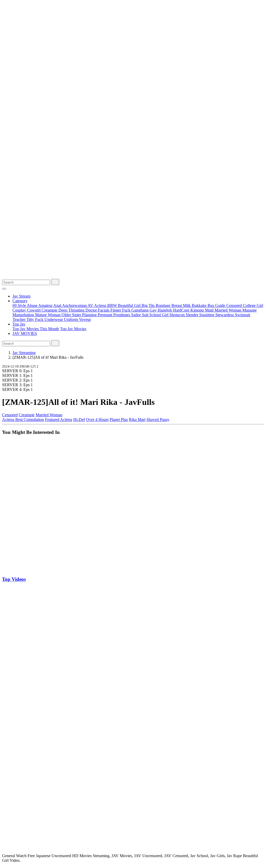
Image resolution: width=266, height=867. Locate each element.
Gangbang (140, 310)
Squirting (207, 315)
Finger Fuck (120, 310)
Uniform (71, 319)
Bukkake (200, 305)
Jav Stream (21, 296)
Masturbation (23, 315)
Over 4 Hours (97, 419)
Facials (104, 310)
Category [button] (20, 301)
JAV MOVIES (24, 333)
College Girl (253, 305)
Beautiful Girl (130, 305)
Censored (234, 305)
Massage (249, 310)
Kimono (197, 310)
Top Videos (14, 579)
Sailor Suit (140, 315)
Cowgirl (34, 310)
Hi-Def (79, 419)
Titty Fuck (35, 319)
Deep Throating (71, 310)
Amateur (45, 305)
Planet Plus (119, 419)
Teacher (19, 319)
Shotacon (177, 315)
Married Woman (228, 310)
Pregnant (105, 315)
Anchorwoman (75, 305)
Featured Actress (58, 419)
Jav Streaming (24, 352)
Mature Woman (48, 315)
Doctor (91, 310)
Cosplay (19, 310)
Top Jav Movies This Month (35, 329)
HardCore (181, 310)
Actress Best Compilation (23, 419)
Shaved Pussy (158, 419)
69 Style (19, 305)
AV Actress (97, 305)
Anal (57, 305)
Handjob (165, 310)
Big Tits (149, 305)
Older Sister (72, 315)
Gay (154, 310)
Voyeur (85, 319)
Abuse (32, 305)
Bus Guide (217, 305)
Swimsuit (242, 315)
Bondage (163, 305)
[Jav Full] (133, 276)
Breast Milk (181, 305)
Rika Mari (137, 419)
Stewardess (225, 315)
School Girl (159, 315)
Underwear (54, 319)
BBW (112, 305)
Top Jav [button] (18, 324)
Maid (210, 310)
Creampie (50, 310)
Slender (192, 315)
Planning (90, 315)
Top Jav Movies (73, 329)
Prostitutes (122, 315)
